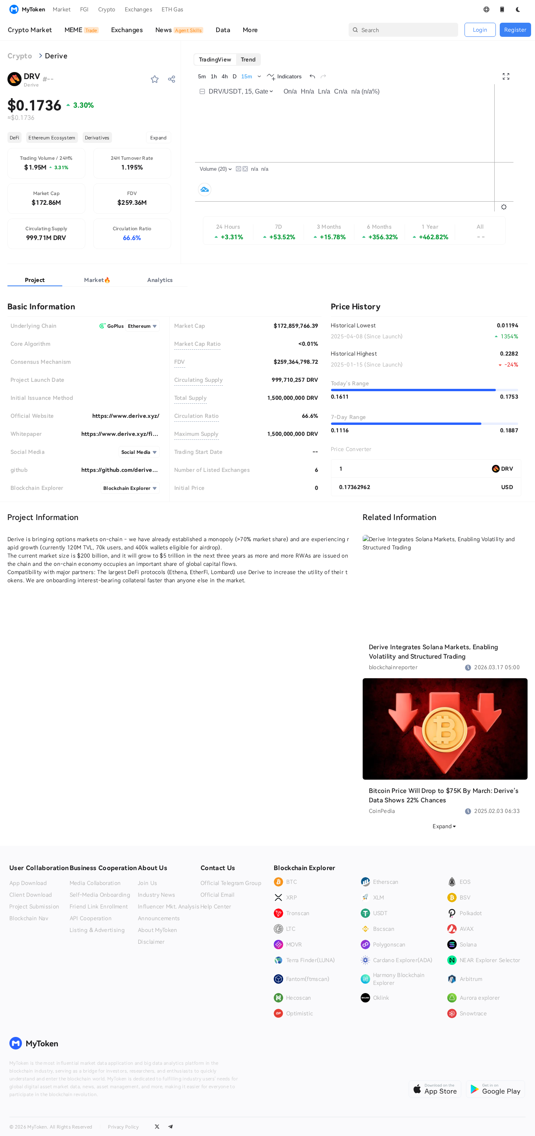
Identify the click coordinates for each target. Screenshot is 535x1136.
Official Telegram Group (231, 883)
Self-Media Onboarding (100, 895)
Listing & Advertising (97, 930)
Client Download (30, 895)
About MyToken (157, 930)
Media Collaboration (95, 883)
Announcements (159, 918)
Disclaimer (151, 942)
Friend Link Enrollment (99, 906)
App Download (28, 883)
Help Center (216, 906)
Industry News (156, 895)
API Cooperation (91, 918)
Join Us (147, 883)
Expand (158, 137)
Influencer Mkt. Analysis (168, 906)
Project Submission (34, 906)
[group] (227, 59)
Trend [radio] (248, 59)
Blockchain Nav (28, 918)
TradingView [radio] (215, 59)
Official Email (218, 895)
